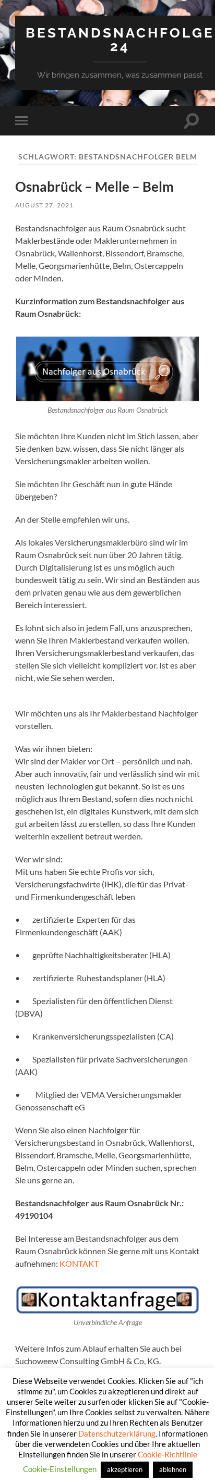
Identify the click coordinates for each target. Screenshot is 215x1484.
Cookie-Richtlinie (167, 1454)
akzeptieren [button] (124, 1469)
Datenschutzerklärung (117, 1433)
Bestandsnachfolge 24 (120, 39)
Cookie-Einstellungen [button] (60, 1469)
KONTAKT (79, 1263)
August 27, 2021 (44, 205)
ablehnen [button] (172, 1469)
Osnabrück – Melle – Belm (94, 186)
